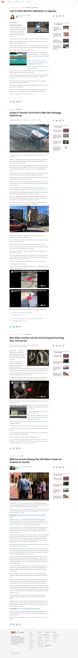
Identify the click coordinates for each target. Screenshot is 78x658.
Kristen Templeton (14, 345)
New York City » (56, 372)
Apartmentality (39, 639)
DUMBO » (54, 354)
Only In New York (35, 7)
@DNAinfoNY (14, 318)
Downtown (12, 109)
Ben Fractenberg (28, 345)
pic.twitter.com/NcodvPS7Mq (26, 312)
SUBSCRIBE (49, 645)
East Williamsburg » (57, 44)
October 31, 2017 (23, 314)
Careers (54, 640)
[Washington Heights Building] (18, 410)
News (23, 1)
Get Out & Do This (40, 640)
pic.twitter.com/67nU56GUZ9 (36, 318)
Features (29, 1)
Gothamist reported (22, 268)
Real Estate (31, 645)
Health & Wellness (32, 640)
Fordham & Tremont (14, 455)
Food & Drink (31, 639)
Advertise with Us (56, 636)
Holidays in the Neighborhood (42, 646)
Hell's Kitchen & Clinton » (57, 360)
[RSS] (45, 642)
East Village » (55, 39)
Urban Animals (31, 647)
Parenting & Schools (32, 642)
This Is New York (39, 645)
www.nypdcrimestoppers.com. (30, 443)
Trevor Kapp (20, 345)
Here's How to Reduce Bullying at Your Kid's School (28, 608)
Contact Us (55, 637)
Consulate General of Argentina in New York (38, 189)
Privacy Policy (18, 652)
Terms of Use (13, 652)
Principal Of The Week (40, 643)
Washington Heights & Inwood (17, 7)
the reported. (22, 546)
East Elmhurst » (56, 32)
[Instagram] (45, 640)
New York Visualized (40, 637)
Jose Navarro (34, 39)
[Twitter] (45, 634)
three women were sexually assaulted (40, 54)
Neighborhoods (17, 1)
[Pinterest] (45, 637)
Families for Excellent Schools (28, 548)
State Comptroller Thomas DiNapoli (27, 521)
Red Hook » (55, 365)
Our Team (54, 639)
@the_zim (19, 468)
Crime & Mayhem (28, 7)
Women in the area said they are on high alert (36, 66)
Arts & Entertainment (32, 634)
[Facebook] (45, 636)
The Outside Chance (40, 636)
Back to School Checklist (41, 634)
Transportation (31, 646)
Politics (30, 643)
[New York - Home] (3, 1)
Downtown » (55, 26)
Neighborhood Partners (57, 634)
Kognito (29, 567)
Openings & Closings (40, 642)
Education (22, 455)
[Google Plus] (45, 639)
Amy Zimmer (20, 466)
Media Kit (54, 642)
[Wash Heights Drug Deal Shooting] (38, 357)
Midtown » (55, 140)
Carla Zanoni (20, 15)
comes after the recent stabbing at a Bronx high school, (25, 509)
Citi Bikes (35, 261)
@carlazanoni (20, 16)
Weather (30, 649)
